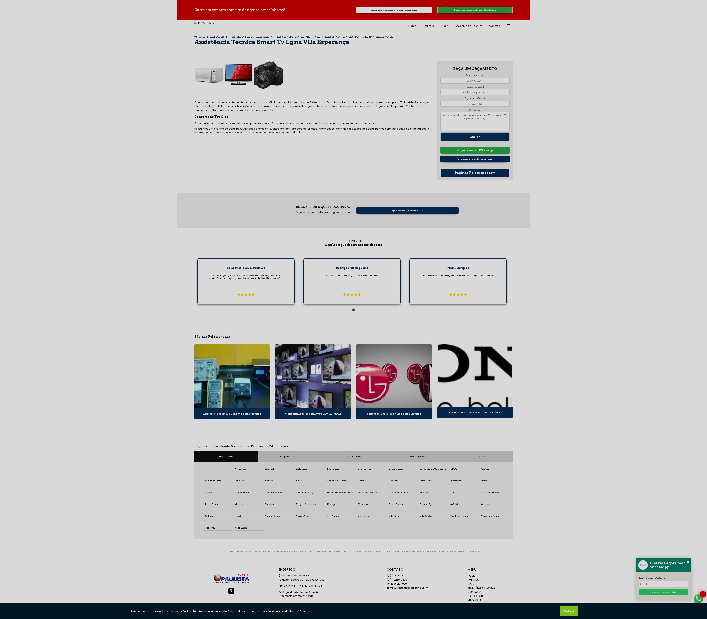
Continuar (569, 611)
